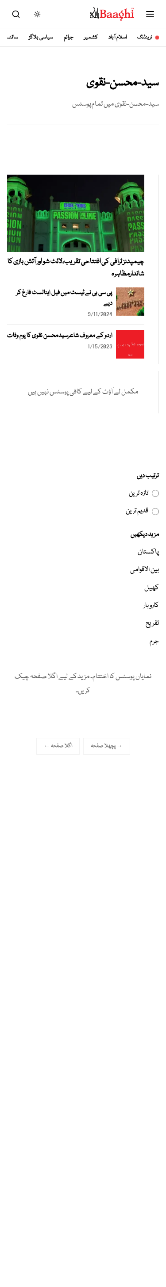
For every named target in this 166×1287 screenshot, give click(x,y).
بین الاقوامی (144, 570)
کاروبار (151, 605)
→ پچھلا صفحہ (107, 746)
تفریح (152, 623)
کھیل (151, 588)
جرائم (68, 37)
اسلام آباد (117, 37)
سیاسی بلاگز (41, 37)
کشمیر (91, 37)
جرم (154, 641)
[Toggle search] (16, 14)
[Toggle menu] (150, 14)
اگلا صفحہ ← (58, 746)
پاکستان (148, 552)
